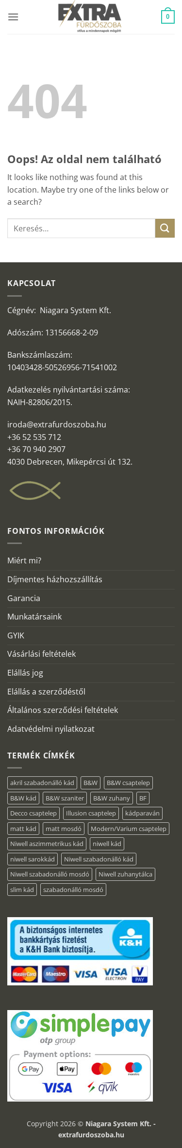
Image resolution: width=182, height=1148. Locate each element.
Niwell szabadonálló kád (98, 859)
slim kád (22, 889)
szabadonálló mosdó (73, 889)
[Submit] (165, 228)
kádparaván (142, 813)
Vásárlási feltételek (41, 654)
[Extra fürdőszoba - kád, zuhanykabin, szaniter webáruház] (90, 17)
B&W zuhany (111, 798)
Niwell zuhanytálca (125, 874)
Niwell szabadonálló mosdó (49, 874)
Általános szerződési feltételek (62, 710)
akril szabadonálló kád (42, 782)
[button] (13, 17)
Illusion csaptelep (91, 813)
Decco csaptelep (33, 813)
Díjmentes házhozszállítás (54, 579)
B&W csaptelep (128, 782)
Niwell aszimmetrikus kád (46, 843)
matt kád (23, 828)
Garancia (23, 598)
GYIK (15, 635)
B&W (90, 782)
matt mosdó (64, 828)
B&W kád (23, 798)
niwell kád (107, 843)
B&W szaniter (65, 798)
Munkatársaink (34, 616)
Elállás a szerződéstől (46, 691)
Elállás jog (25, 672)
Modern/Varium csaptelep (128, 828)
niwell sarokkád (32, 859)
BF (143, 798)
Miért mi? (24, 560)
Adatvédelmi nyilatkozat (51, 729)
